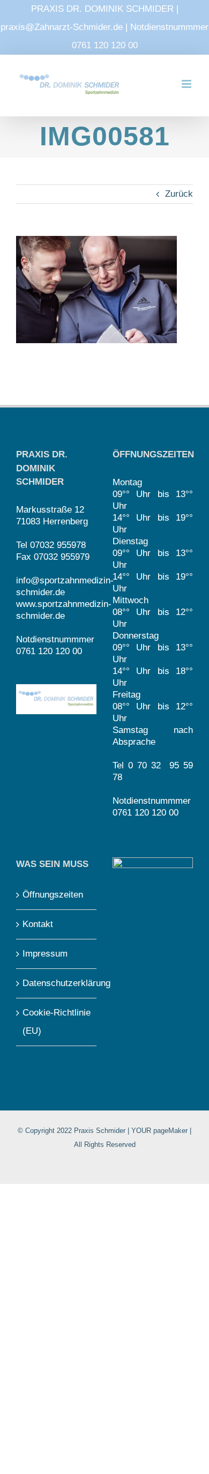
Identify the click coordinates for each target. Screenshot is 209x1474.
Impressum (45, 954)
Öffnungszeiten (53, 895)
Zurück (179, 194)
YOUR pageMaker (159, 1131)
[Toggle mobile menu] (187, 84)
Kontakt (38, 924)
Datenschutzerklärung (57, 983)
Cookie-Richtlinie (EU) (57, 1022)
